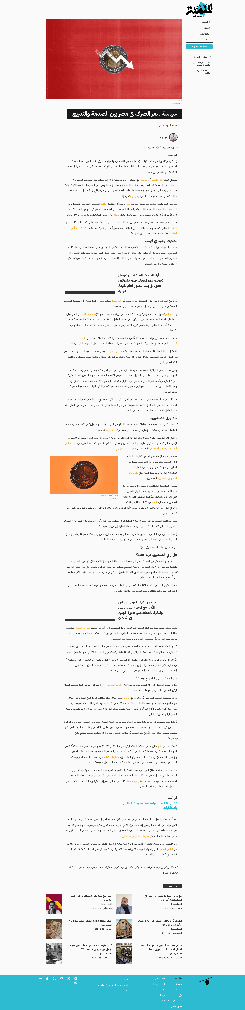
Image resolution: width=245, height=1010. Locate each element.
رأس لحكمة (133, 781)
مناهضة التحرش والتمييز (202, 72)
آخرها (90, 633)
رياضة (162, 995)
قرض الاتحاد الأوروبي (126, 448)
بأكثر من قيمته (83, 628)
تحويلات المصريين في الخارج (135, 836)
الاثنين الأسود (166, 849)
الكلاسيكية (148, 247)
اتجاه (127, 698)
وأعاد (103, 204)
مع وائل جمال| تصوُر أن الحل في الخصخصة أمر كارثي (160, 895)
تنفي (128, 204)
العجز (155, 502)
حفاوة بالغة (88, 314)
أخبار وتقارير (160, 978)
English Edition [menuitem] (199, 46)
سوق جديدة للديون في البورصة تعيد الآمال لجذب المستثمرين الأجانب (153, 945)
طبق (160, 746)
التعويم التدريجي (114, 685)
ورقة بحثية (117, 301)
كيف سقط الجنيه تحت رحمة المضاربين (96, 920)
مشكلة (132, 703)
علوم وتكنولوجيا (175, 1000)
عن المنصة (124, 979)
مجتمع (179, 989)
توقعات (174, 228)
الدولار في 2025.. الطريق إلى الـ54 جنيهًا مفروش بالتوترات (157, 920)
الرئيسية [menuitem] (206, 22)
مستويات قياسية (111, 757)
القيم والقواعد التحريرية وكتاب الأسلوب (200, 64)
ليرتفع (116, 215)
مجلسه (168, 209)
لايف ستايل (160, 1000)
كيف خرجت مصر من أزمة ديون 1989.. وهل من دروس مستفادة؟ (83, 945)
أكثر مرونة (110, 430)
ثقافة (162, 989)
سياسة (179, 984)
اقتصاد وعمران (168, 125)
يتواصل (144, 180)
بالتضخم (166, 539)
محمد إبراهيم (157, 180)
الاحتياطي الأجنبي (107, 775)
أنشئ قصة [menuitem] (205, 34)
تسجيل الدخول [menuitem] (203, 39)
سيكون (134, 196)
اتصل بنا (125, 990)
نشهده (117, 539)
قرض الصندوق (158, 448)
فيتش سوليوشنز (114, 351)
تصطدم (169, 314)
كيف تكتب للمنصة (202, 57)
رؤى (180, 995)
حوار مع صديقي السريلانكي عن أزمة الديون (94, 895)
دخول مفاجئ (176, 1006)
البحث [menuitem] (207, 28)
